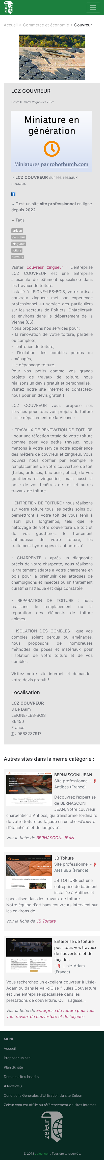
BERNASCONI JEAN (55, 837)
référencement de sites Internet (70, 1105)
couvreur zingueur (45, 267)
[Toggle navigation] (93, 8)
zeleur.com (42, 1153)
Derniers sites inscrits (21, 1076)
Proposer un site (17, 1058)
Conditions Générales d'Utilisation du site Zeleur (43, 1095)
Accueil (10, 1048)
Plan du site (13, 1067)
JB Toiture (46, 921)
